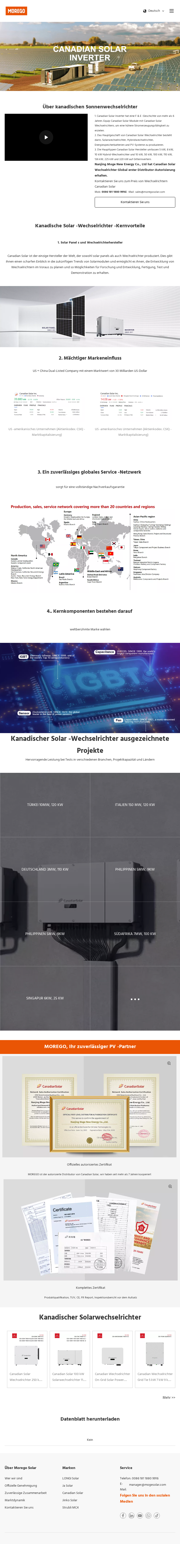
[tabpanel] (27, 1359)
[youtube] (140, 1516)
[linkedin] (131, 1516)
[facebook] (123, 1516)
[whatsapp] (148, 1516)
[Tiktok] (157, 1516)
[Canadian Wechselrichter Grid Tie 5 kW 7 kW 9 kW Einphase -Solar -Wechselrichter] (155, 1351)
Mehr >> (169, 1398)
